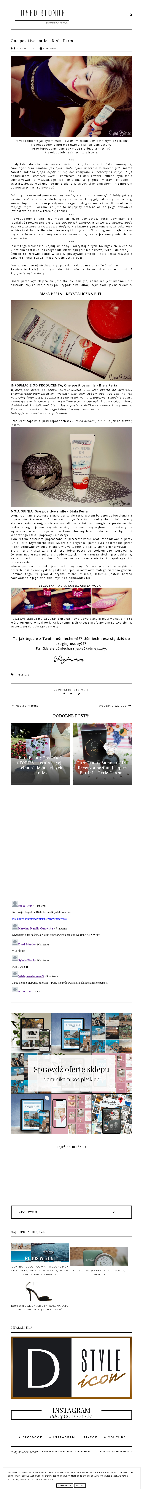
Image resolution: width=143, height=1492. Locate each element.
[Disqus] (71, 846)
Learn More (64, 1485)
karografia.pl (124, 1451)
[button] (105, 8)
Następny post (27, 705)
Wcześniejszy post (113, 705)
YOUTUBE (117, 1437)
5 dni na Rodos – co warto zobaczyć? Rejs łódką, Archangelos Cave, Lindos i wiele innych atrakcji (40, 1270)
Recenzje (23, 675)
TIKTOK (91, 1437)
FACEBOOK (32, 1437)
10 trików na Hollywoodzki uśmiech (92, 269)
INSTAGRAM (64, 1437)
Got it (80, 1485)
